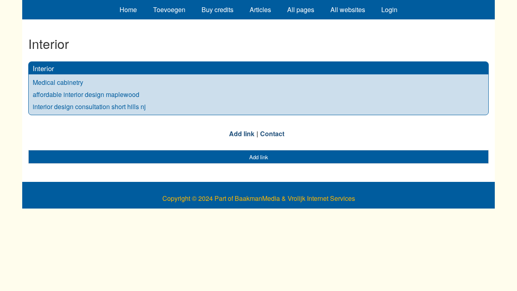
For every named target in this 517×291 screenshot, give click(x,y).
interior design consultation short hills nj (89, 106)
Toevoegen (169, 9)
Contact (272, 133)
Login (389, 9)
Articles (260, 9)
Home (128, 9)
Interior (43, 68)
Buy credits (217, 9)
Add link (241, 133)
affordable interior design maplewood (86, 94)
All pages (300, 9)
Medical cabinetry (58, 82)
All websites (347, 9)
